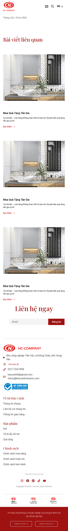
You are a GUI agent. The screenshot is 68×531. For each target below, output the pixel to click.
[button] (46, 6)
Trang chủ (8, 17)
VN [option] (58, 6)
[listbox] (60, 6)
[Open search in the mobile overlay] (52, 6)
